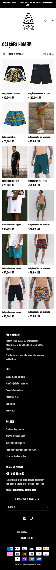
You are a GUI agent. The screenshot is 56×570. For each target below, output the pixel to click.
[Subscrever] (46, 507)
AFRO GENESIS (23, 564)
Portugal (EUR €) (26, 538)
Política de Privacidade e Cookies (21, 449)
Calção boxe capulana (11, 93)
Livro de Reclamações (16, 456)
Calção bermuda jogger (37, 181)
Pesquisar (10, 410)
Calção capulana (9, 137)
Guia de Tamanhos (14, 390)
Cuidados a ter (12, 397)
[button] (3, 21)
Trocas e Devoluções (15, 436)
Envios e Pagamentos (16, 429)
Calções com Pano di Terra (39, 93)
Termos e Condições (15, 443)
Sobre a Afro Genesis (15, 377)
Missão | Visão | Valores (17, 383)
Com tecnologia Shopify (34, 564)
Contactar (10, 404)
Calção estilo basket (10, 181)
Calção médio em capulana (39, 137)
